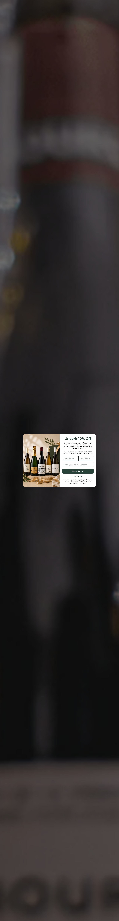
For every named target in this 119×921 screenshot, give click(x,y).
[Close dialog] (93, 436)
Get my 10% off (78, 471)
